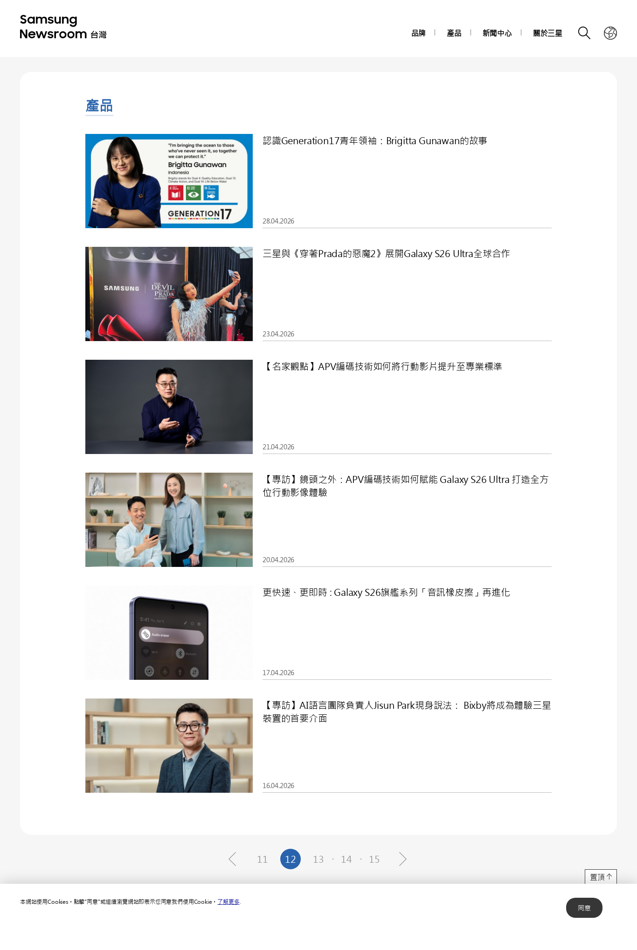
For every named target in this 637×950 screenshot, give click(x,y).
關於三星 (547, 33)
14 (346, 858)
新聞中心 (497, 33)
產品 (454, 33)
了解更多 (228, 901)
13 (318, 858)
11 (262, 858)
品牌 (418, 33)
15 (374, 858)
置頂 (597, 877)
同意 (584, 907)
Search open (584, 33)
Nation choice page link (610, 33)
